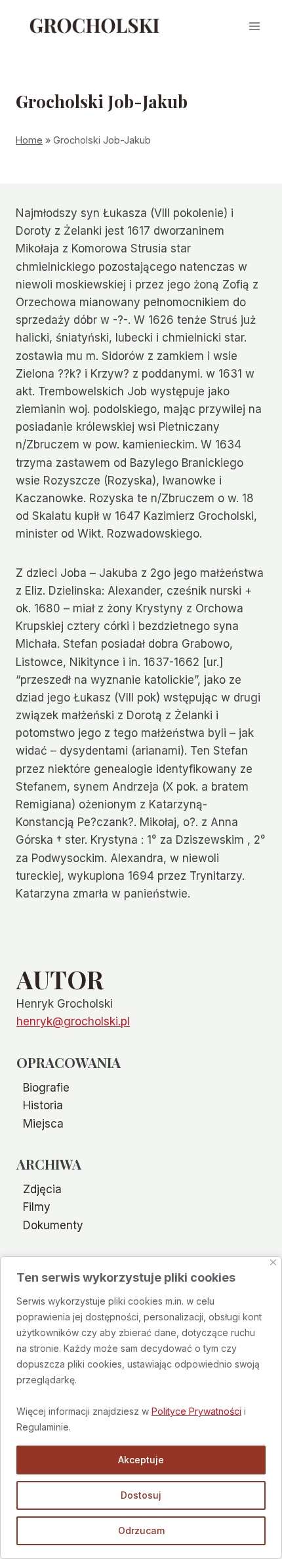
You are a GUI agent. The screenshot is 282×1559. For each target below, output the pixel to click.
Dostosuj (141, 1495)
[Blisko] (273, 1262)
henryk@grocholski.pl (73, 1021)
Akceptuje (141, 1459)
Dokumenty (53, 1225)
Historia (43, 1105)
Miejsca (43, 1123)
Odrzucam (141, 1530)
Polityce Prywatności (196, 1411)
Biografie (46, 1087)
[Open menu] (254, 26)
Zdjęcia (42, 1189)
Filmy (36, 1207)
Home (29, 140)
